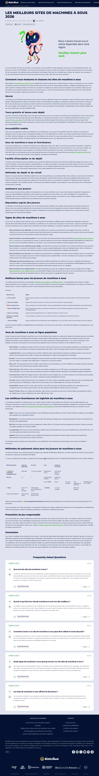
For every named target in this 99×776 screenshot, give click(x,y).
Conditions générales (14, 773)
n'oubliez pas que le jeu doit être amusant (50, 525)
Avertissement (46, 773)
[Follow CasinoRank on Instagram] (77, 751)
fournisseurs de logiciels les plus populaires (40, 406)
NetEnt (72, 152)
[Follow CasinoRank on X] (80, 751)
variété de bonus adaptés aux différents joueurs (49, 282)
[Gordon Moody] (47, 767)
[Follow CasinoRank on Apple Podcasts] (92, 751)
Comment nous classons (70, 731)
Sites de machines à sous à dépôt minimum (22, 271)
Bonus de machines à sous (46, 2)
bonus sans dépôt (17, 120)
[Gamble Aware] (68, 767)
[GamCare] (33, 767)
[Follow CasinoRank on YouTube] (84, 751)
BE (7, 752)
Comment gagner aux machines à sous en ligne (38, 731)
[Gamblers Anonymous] (22, 767)
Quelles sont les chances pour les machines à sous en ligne (38, 728)
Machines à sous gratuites (82, 2)
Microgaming (79, 152)
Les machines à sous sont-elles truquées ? (38, 723)
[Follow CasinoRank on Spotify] (88, 751)
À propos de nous (70, 723)
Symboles (38, 725)
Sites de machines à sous (64, 2)
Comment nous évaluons (70, 728)
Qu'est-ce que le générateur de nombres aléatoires (38, 734)
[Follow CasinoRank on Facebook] (73, 751)
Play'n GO (88, 152)
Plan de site (86, 773)
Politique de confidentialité (71, 725)
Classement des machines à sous (24, 83)
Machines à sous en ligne (27, 2)
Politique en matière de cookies (31, 773)
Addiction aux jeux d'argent (60, 773)
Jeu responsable (75, 773)
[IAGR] (14, 767)
